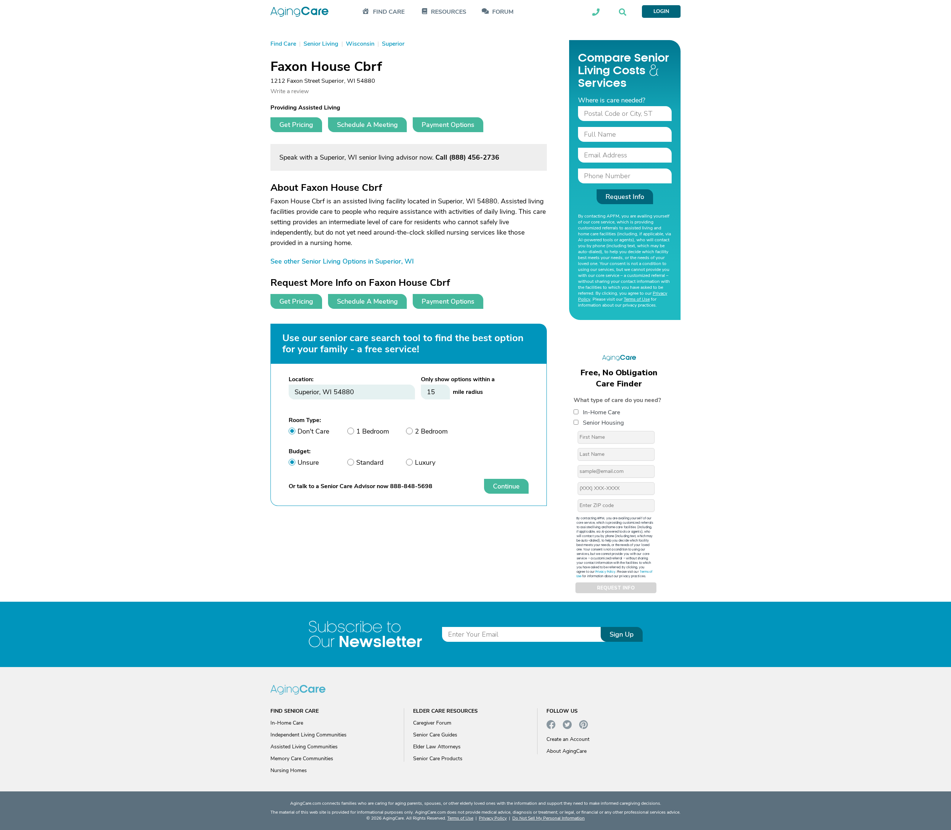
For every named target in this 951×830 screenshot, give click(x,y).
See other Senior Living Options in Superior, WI (342, 261)
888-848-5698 (411, 486)
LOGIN (661, 11)
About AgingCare (566, 751)
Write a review (289, 91)
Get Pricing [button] (296, 124)
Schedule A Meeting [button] (367, 124)
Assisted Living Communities (304, 746)
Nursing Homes (288, 770)
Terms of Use (637, 299)
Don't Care (313, 431)
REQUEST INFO (616, 588)
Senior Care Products (437, 758)
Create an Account (568, 739)
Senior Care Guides (435, 734)
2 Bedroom (431, 431)
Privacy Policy (605, 572)
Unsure (308, 462)
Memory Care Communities (301, 758)
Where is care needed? (611, 100)
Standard (369, 462)
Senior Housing (603, 423)
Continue (506, 486)
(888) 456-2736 (474, 157)
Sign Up (622, 634)
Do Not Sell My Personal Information (548, 818)
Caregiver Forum (432, 722)
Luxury (425, 462)
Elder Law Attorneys (437, 746)
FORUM (502, 12)
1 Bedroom (372, 431)
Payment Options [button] (448, 124)
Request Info (625, 196)
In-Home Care (601, 412)
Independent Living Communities (308, 734)
